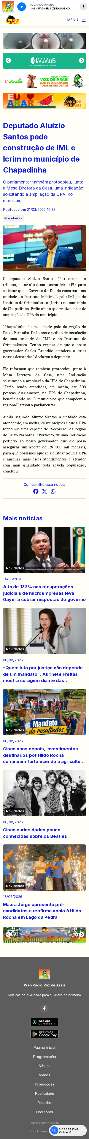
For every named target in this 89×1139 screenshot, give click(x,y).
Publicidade (44, 1093)
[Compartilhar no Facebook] (35, 492)
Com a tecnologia (38, 1131)
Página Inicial (44, 1047)
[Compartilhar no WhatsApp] (53, 492)
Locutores (44, 1112)
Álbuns (44, 1066)
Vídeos (44, 1075)
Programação (44, 1057)
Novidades (13, 218)
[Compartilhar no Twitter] (44, 492)
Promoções (44, 1084)
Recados (44, 1103)
